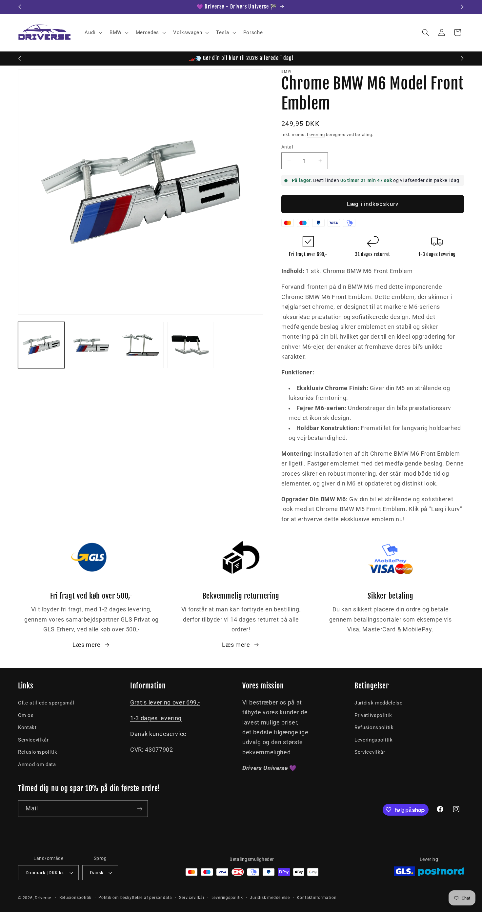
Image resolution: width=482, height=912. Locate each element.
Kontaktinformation (316, 897)
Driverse (43, 898)
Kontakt (27, 727)
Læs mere (86, 645)
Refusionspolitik (37, 752)
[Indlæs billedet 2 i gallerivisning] (91, 345)
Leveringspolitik (373, 740)
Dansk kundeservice (158, 734)
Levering (316, 134)
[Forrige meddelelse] (20, 7)
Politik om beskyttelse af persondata (135, 897)
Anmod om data (37, 764)
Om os (25, 715)
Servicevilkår (33, 740)
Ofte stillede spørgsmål (46, 703)
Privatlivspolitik (373, 715)
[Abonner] (140, 808)
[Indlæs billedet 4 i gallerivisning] (190, 345)
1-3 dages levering (156, 718)
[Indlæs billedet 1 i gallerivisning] (41, 345)
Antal (287, 146)
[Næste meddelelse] (462, 7)
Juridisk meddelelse (378, 703)
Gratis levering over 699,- (165, 702)
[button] (92, 32)
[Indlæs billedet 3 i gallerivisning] (141, 345)
